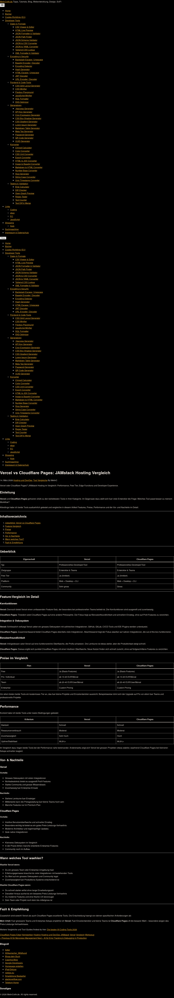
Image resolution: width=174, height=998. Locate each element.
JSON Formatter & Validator (27, 33)
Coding (13, 209)
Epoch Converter (23, 157)
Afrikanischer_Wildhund (16, 953)
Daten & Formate (18, 23)
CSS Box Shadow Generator (28, 118)
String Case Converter (25, 177)
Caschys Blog (11, 959)
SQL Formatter (22, 98)
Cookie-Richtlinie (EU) (15, 17)
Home (8, 10)
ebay (12, 212)
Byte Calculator (22, 186)
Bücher (8, 13)
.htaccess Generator (24, 108)
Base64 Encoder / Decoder (27, 62)
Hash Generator (22, 69)
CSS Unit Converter (24, 154)
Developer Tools (12, 20)
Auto (12, 225)
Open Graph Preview (24, 193)
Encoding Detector (23, 66)
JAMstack (65, 934)
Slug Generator (22, 173)
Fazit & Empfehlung (14, 542)
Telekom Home (12, 982)
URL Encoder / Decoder (26, 79)
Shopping (9, 222)
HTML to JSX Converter (26, 160)
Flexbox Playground (24, 92)
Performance (11, 532)
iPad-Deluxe (10, 969)
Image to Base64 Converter (27, 164)
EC (11, 216)
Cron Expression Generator (27, 115)
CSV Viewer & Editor (24, 26)
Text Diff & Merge (23, 203)
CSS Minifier (21, 88)
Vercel (73, 934)
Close (3, 238)
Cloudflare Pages (8, 934)
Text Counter (21, 199)
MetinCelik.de (6, 1)
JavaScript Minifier (23, 95)
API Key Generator (23, 111)
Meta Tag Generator (24, 131)
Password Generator (24, 134)
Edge (18, 934)
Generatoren (16, 105)
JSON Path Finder (23, 36)
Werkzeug (89, 934)
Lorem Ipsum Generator (26, 124)
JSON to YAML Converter (26, 46)
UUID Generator (22, 141)
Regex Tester (21, 196)
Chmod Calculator (23, 147)
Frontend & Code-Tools (20, 82)
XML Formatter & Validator (27, 53)
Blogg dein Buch (12, 956)
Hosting (37, 934)
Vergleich (80, 934)
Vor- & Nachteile (12, 536)
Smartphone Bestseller (15, 976)
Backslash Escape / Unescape (29, 59)
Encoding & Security (19, 56)
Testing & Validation (19, 183)
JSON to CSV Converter (26, 43)
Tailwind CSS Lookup (25, 49)
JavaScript (15, 219)
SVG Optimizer (22, 102)
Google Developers (14, 962)
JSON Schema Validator (26, 40)
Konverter (14, 144)
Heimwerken (27, 934)
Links (7, 206)
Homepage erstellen (14, 966)
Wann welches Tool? (14, 539)
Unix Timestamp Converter (27, 180)
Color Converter (22, 151)
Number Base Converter (26, 170)
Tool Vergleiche (40, 480)
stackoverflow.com (13, 979)
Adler (7, 949)
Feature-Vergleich (13, 526)
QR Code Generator (24, 137)
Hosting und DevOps (22, 480)
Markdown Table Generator (27, 128)
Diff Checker (21, 190)
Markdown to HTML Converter (28, 167)
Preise (8, 529)
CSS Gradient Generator (26, 121)
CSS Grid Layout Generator (27, 85)
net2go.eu (9, 972)
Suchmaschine (12, 229)
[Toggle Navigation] (2, 5)
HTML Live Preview (24, 30)
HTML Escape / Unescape (27, 72)
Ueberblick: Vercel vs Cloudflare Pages (23, 522)
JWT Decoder (21, 75)
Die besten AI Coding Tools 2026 (62, 929)
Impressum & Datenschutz (17, 232)
